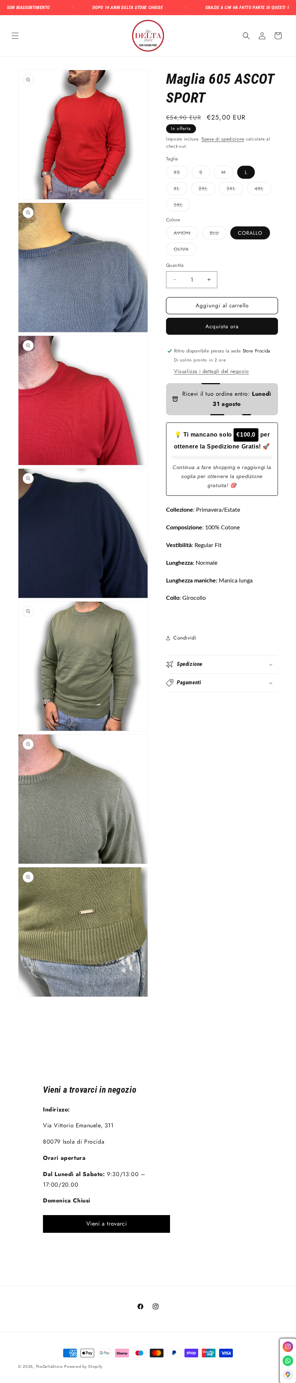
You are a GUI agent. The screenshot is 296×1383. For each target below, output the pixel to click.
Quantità (174, 265)
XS (181, 173)
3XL (234, 190)
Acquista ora (222, 326)
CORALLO (250, 233)
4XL (262, 190)
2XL (207, 190)
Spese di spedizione (222, 139)
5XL (182, 206)
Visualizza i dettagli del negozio (211, 371)
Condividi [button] (184, 637)
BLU (218, 234)
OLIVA (185, 250)
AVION (186, 234)
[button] (15, 36)
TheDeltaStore (49, 1366)
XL (180, 190)
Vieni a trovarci (106, 1223)
